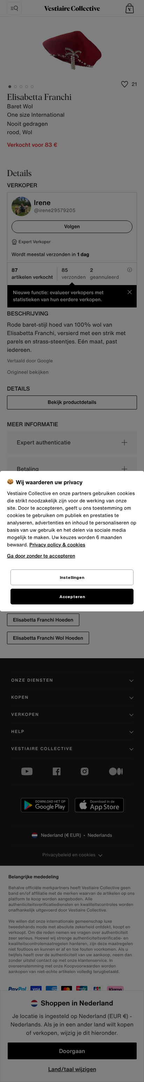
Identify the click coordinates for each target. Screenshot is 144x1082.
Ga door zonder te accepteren (41, 555)
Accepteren (72, 597)
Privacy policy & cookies (57, 545)
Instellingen (72, 577)
